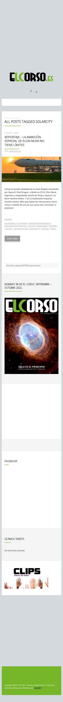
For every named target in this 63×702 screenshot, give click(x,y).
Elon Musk (22, 223)
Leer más (12, 238)
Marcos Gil (15, 151)
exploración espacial (16, 226)
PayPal (9, 229)
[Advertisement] (31, 34)
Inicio (7, 118)
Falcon (31, 226)
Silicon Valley (21, 229)
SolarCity (35, 229)
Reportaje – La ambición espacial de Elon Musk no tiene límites (24, 141)
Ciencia (8, 219)
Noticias (16, 118)
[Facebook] (28, 90)
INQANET (38, 688)
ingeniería (42, 226)
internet (53, 226)
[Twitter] (35, 90)
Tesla (53, 229)
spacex (45, 229)
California (10, 223)
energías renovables (40, 223)
